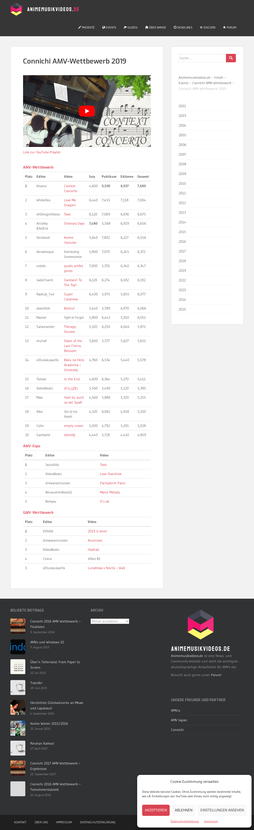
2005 (182, 135)
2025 (182, 309)
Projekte (88, 27)
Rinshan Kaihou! (42, 743)
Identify (69, 435)
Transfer (36, 683)
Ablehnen (183, 810)
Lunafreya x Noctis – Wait (106, 568)
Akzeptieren (156, 810)
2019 (182, 270)
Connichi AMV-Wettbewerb (211, 83)
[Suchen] (231, 58)
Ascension (95, 540)
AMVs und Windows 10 (47, 642)
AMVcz (175, 710)
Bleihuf (69, 308)
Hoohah (93, 549)
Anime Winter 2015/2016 (49, 723)
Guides (132, 27)
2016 (182, 241)
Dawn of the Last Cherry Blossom (73, 346)
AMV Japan (179, 720)
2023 (182, 290)
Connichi (177, 729)
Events (110, 27)
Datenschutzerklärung (185, 821)
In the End (72, 379)
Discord (209, 27)
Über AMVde (157, 27)
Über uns (41, 822)
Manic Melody (110, 492)
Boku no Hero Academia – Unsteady (74, 365)
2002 (182, 106)
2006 (182, 144)
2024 (182, 299)
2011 (182, 193)
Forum (231, 27)
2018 (182, 261)
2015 (182, 232)
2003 (182, 115)
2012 (182, 203)
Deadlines (184, 27)
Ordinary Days (74, 223)
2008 (182, 164)
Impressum (211, 821)
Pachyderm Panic (113, 483)
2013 (182, 212)
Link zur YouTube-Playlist (42, 152)
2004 (182, 125)
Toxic (67, 214)
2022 (182, 280)
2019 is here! (97, 531)
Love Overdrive (111, 474)
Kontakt (20, 822)
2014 (182, 222)
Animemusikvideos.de (195, 77)
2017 (182, 251)
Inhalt (218, 77)
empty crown (73, 425)
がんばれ (71, 388)
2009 (182, 174)
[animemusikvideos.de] (200, 630)
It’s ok (104, 501)
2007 (182, 154)
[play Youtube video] (87, 111)
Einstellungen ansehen (222, 810)
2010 (182, 183)
